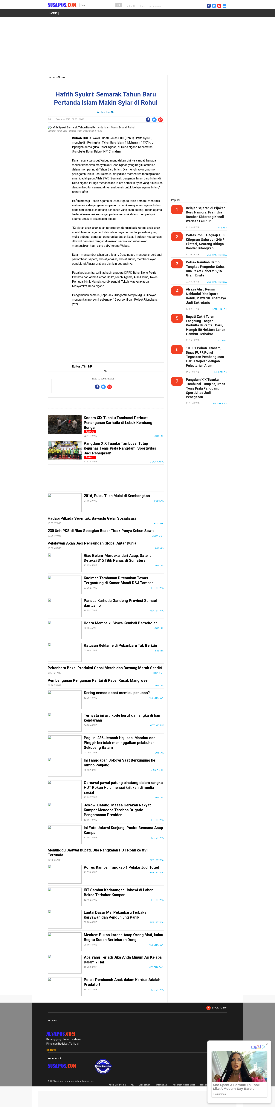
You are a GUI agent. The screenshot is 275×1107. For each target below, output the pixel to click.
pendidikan (155, 6)
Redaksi (51, 1049)
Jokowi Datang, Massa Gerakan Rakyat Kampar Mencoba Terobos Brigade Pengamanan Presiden (117, 810)
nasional (157, 770)
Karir (142, 6)
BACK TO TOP (219, 1007)
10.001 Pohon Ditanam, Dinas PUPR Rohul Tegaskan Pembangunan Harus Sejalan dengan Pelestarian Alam (205, 357)
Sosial (61, 77)
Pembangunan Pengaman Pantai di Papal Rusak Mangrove (97, 680)
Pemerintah (219, 309)
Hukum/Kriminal (216, 254)
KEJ (132, 1085)
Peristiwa (157, 588)
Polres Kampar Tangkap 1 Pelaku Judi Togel (121, 867)
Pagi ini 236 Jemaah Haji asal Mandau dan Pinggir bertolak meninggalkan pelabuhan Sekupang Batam (119, 743)
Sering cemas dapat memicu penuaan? (117, 693)
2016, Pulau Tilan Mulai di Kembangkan (117, 495)
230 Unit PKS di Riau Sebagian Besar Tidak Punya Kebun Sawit (101, 530)
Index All (131, 6)
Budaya (159, 501)
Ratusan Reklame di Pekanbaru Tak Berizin (120, 645)
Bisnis (159, 548)
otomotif (157, 725)
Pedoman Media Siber (183, 1085)
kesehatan (156, 698)
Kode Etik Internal (117, 1085)
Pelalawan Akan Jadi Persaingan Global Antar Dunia (92, 543)
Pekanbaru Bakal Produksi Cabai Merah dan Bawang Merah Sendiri (105, 668)
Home (53, 13)
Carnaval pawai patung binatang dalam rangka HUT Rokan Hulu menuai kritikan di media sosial (123, 787)
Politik (159, 523)
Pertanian (220, 372)
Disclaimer (144, 1085)
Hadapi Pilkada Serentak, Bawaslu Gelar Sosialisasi (92, 518)
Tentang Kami (161, 1085)
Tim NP (110, 112)
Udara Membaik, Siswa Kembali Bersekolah (121, 623)
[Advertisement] (137, 47)
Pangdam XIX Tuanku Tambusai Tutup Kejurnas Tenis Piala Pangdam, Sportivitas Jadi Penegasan (120, 448)
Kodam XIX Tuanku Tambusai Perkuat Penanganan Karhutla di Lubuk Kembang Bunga (118, 423)
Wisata (222, 227)
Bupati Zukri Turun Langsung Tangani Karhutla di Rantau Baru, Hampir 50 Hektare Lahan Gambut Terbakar (205, 325)
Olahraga (157, 461)
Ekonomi (158, 536)
